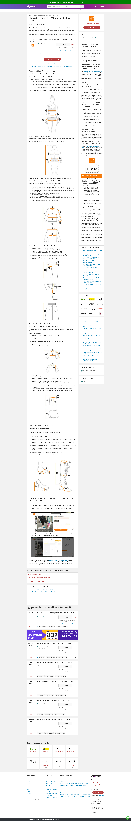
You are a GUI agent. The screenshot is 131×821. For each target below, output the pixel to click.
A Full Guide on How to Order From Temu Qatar (41, 600)
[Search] (82, 6)
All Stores (34, 10)
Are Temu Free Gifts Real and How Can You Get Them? (42, 589)
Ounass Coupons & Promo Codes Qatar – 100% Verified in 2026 (75, 794)
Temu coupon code (91, 112)
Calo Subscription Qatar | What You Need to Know (92, 329)
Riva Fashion (71, 767)
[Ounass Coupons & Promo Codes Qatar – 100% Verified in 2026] (45, 761)
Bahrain (28, 783)
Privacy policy (49, 787)
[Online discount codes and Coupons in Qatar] (29, 15)
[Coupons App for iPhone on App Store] (80, 10)
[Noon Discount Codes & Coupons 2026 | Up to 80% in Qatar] (45, 748)
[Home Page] (31, 6)
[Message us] (127, 818)
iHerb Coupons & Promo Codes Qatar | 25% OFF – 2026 (73, 778)
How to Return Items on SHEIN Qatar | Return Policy (91, 322)
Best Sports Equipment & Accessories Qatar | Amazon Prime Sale (92, 258)
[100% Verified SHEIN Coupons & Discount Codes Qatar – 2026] (83, 313)
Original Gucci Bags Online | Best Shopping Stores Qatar (90, 261)
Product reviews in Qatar (51, 797)
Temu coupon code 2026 (35, 36)
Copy (72, 44)
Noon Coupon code (50, 795)
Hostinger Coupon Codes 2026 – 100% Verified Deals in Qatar (74, 789)
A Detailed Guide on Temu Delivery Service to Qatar (42, 598)
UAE (28, 780)
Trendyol (59, 766)
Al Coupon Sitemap (50, 783)
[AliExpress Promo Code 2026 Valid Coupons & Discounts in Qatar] (100, 308)
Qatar (28, 787)
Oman (28, 785)
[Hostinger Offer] (52, 635)
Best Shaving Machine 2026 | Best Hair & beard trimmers (92, 285)
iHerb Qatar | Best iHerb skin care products (90, 288)
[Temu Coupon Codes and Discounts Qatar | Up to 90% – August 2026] (33, 45)
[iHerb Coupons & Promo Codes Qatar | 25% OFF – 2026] (32, 748)
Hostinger (72, 755)
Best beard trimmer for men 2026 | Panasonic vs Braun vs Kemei (91, 278)
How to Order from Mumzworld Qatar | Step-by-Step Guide (92, 349)
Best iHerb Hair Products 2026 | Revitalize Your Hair (90, 268)
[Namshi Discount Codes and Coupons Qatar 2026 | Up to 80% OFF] (32, 761)
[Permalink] (38, 54)
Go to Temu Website (65, 50)
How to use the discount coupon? (51, 790)
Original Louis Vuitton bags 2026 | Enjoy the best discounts (92, 265)
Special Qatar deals (50, 780)
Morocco (29, 793)
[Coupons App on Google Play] (78, 10)
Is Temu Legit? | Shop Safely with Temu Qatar (40, 594)
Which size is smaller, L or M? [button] (35, 574)
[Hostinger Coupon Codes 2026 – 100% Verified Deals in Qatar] (72, 748)
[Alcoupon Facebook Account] (101, 782)
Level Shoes (58, 755)
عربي (97, 6)
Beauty (50, 10)
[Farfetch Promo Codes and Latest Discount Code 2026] (92, 313)
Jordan (28, 791)
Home (28, 10)
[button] (103, 1)
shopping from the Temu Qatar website (59, 560)
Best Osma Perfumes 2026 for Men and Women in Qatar (92, 343)
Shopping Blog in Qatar (51, 781)
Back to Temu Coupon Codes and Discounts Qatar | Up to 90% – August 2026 (52, 66)
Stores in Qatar (49, 778)
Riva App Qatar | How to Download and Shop (92, 326)
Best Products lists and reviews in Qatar (45, 15)
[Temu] (92, 18)
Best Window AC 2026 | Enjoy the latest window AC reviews (92, 282)
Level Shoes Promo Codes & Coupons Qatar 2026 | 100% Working (73, 786)
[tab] (52, 574)
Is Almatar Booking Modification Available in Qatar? (92, 353)
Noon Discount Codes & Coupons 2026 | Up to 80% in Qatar (74, 783)
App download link (98, 792)
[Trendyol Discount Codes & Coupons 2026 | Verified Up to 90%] (58, 761)
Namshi (32, 766)
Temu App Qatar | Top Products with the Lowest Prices (43, 602)
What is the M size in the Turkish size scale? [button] (39, 577)
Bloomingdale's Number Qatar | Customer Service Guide (90, 360)
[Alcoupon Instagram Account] (93, 782)
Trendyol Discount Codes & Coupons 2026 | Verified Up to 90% (75, 796)
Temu (57, 15)
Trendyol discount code (51, 793)
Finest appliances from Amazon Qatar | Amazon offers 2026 (92, 254)
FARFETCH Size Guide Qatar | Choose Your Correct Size (91, 356)
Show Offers (92, 27)
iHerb (33, 753)
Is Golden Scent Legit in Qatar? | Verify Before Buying (92, 332)
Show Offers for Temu (52, 59)
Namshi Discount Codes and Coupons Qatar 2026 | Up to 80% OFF (74, 791)
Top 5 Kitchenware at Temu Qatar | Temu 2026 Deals (92, 251)
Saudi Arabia (29, 778)
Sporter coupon (49, 799)
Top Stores (84, 295)
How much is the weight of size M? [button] (37, 581)
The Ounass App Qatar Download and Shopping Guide (91, 336)
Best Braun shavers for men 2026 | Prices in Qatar (91, 275)
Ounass (45, 767)
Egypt (28, 789)
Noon (46, 753)
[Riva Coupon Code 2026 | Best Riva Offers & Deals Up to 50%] (72, 761)
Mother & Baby (63, 10)
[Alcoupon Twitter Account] (97, 782)
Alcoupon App (72, 10)
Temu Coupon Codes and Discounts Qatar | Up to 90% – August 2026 (75, 780)
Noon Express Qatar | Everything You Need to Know (91, 346)
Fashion (56, 10)
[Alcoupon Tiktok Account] (95, 785)
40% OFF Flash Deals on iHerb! (55, 2)
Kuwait (28, 781)
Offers (39, 10)
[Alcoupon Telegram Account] (100, 785)
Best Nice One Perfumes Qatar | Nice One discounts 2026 (91, 271)
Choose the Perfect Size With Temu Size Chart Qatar (42, 596)
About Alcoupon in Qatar (51, 785)
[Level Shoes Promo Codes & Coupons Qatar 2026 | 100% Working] (58, 748)
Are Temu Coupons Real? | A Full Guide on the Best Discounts (44, 591)
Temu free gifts (93, 239)
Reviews (45, 10)
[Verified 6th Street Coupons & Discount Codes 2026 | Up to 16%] (100, 313)
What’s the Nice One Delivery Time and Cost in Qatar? (92, 339)
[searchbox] (63, 6)
